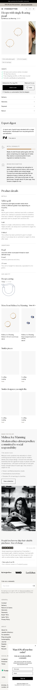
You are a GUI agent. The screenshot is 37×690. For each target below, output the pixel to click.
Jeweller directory (7, 632)
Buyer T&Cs (5, 614)
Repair (3, 646)
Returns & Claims (6, 607)
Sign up (22, 678)
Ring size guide (6, 637)
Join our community (26, 4)
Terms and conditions (21, 683)
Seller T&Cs (5, 617)
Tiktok (3, 664)
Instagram (4, 659)
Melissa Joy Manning (9, 18)
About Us (4, 630)
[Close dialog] (35, 646)
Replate (3, 644)
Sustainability (5, 639)
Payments (4, 612)
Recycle (3, 649)
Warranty (4, 610)
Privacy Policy (5, 619)
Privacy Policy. (5, 592)
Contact (4, 603)
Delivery (4, 605)
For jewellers (5, 634)
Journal (3, 641)
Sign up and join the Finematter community (18, 1)
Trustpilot (24, 564)
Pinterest (4, 661)
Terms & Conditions (25, 591)
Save (30, 87)
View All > (32, 305)
